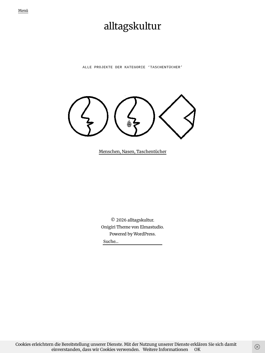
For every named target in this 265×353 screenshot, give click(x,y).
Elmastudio (151, 226)
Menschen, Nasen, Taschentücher (132, 151)
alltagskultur (132, 26)
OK (197, 349)
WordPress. (145, 233)
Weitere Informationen (165, 349)
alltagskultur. (141, 219)
